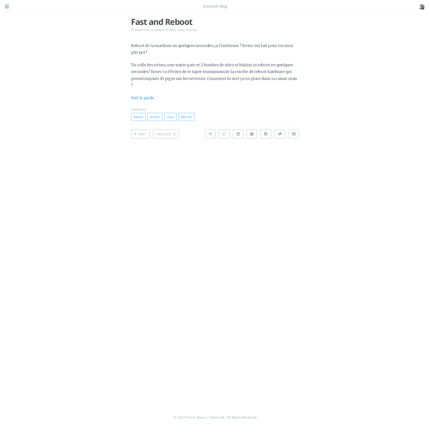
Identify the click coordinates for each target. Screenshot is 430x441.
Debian (159, 30)
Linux (181, 30)
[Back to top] (210, 133)
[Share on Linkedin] (238, 133)
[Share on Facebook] (294, 133)
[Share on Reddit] (265, 133)
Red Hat (191, 30)
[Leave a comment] (224, 133)
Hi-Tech (171, 30)
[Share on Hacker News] (252, 133)
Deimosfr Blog (215, 6)
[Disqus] (215, 205)
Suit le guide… (144, 97)
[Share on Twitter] (280, 133)
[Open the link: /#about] (422, 6)
